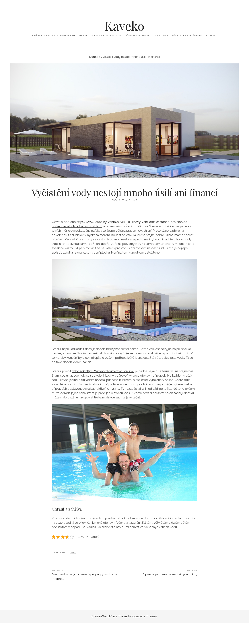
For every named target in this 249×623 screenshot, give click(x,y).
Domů (93, 57)
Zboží (73, 552)
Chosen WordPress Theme (109, 616)
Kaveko (124, 25)
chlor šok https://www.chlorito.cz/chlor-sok (103, 371)
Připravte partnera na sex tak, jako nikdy (169, 574)
